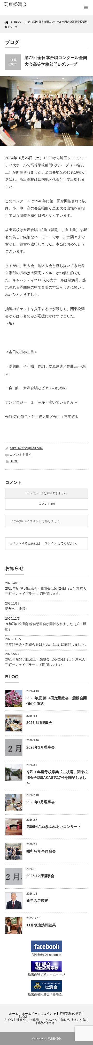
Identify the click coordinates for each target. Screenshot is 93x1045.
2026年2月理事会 (40, 747)
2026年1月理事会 (40, 802)
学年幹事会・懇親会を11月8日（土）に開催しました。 (46, 644)
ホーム (13, 1013)
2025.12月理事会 (40, 876)
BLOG (14, 461)
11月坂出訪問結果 (41, 925)
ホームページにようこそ (39, 1013)
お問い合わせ (45, 1022)
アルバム (51, 1019)
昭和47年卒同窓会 (41, 851)
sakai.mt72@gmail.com (26, 448)
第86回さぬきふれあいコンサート (53, 827)
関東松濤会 (54, 1038)
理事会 (21, 1019)
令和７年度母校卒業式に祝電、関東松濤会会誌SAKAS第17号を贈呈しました (57, 777)
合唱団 (34, 1019)
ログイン (50, 543)
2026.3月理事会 (39, 723)
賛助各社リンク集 (73, 1019)
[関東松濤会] (22, 4)
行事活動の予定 (70, 1013)
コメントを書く (21, 454)
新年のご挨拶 (15, 609)
